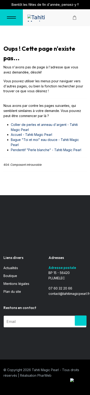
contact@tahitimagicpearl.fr (69, 294)
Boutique (10, 276)
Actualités (10, 268)
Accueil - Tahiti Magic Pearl (31, 135)
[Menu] (11, 17)
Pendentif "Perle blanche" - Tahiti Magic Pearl (46, 150)
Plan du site (12, 291)
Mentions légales (16, 284)
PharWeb (44, 375)
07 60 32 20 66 (60, 288)
